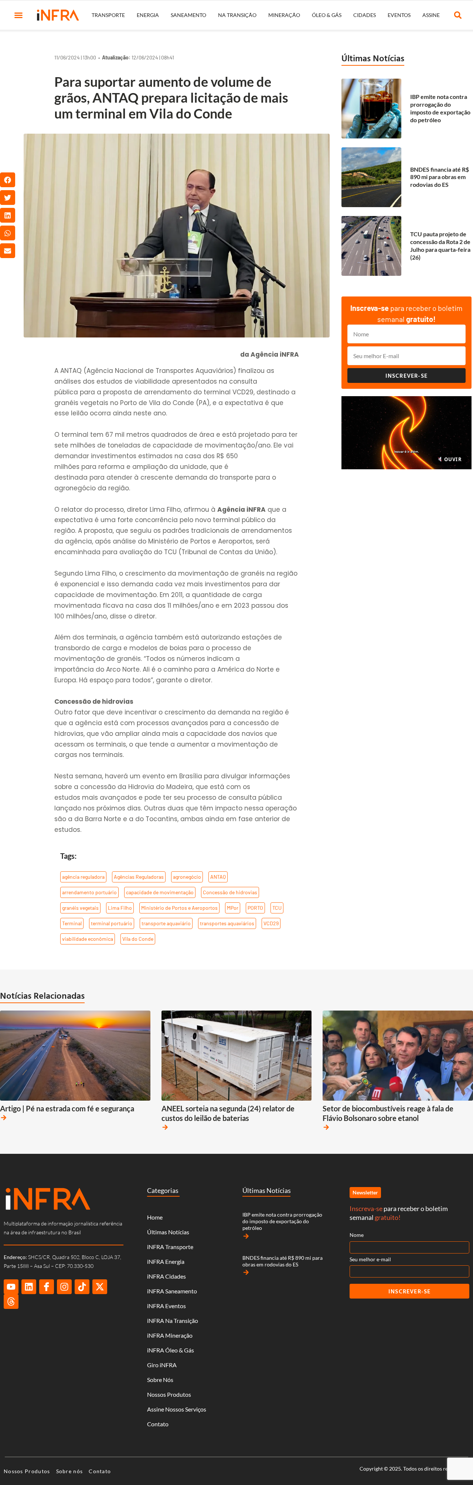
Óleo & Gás (326, 15)
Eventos (399, 15)
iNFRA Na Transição (172, 1320)
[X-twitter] (99, 1286)
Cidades (364, 15)
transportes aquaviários (227, 923)
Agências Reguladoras (139, 877)
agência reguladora (83, 877)
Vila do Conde (137, 939)
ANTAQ (218, 877)
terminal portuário (111, 923)
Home (155, 1217)
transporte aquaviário (166, 923)
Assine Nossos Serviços (176, 1409)
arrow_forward (3, 1117)
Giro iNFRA (162, 1364)
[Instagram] (64, 1286)
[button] (18, 15)
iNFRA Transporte (170, 1246)
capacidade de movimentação (160, 892)
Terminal (72, 923)
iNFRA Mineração (170, 1335)
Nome (357, 1235)
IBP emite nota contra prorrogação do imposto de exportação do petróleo (440, 108)
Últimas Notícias (372, 58)
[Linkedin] (28, 1286)
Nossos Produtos (169, 1394)
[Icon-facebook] (46, 1286)
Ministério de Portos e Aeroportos (179, 908)
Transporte (108, 15)
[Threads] (11, 1301)
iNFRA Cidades (166, 1276)
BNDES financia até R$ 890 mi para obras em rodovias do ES (439, 177)
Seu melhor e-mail (370, 1259)
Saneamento (188, 15)
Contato (158, 1423)
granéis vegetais (80, 908)
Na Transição (237, 15)
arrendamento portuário (89, 892)
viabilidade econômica (87, 939)
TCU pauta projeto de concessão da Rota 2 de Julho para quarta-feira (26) (440, 245)
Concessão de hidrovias (230, 892)
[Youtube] (11, 1286)
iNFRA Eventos (166, 1305)
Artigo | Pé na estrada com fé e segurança (67, 1108)
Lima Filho (120, 908)
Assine (431, 15)
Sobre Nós (160, 1379)
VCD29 (271, 923)
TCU (277, 908)
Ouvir (452, 459)
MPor (232, 908)
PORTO (255, 908)
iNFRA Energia (165, 1261)
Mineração (284, 15)
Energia (148, 15)
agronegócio (187, 877)
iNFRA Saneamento (172, 1290)
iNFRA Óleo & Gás (170, 1350)
